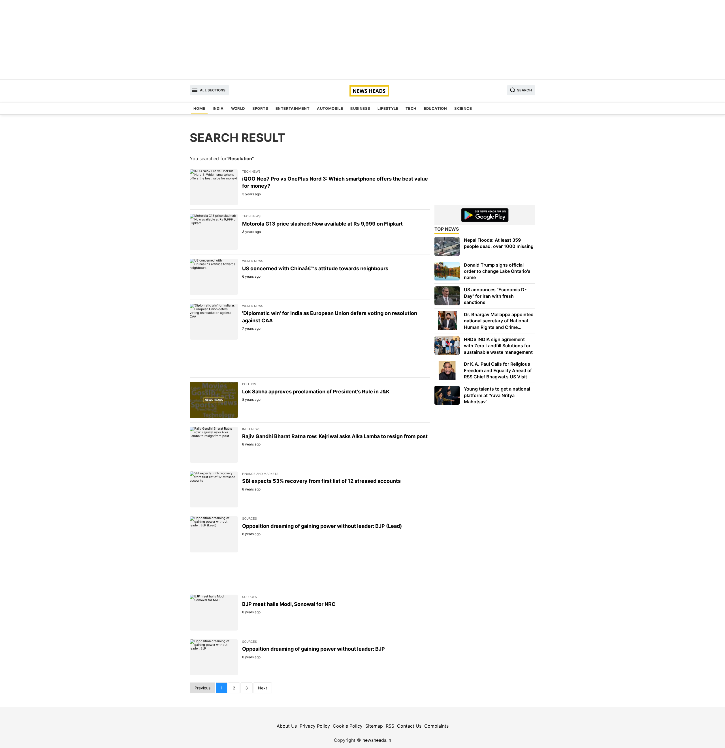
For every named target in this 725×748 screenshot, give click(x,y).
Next (262, 687)
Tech (411, 108)
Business (360, 108)
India (218, 108)
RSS (390, 726)
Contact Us (409, 726)
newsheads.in (376, 740)
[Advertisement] (362, 39)
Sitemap (374, 726)
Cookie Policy (347, 726)
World (238, 108)
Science (463, 108)
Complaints (436, 726)
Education (435, 108)
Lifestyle (388, 108)
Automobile (330, 108)
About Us (287, 726)
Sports (260, 108)
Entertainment (293, 108)
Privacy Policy (315, 726)
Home (199, 108)
